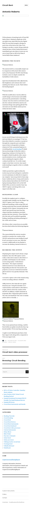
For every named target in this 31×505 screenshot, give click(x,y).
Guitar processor (9, 440)
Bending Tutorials (9, 416)
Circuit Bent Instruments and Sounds (14, 404)
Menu (26, 5)
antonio (10, 342)
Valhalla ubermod (9, 446)
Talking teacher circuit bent (12, 442)
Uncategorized (8, 444)
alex (6, 340)
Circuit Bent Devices (10, 422)
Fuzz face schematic (10, 436)
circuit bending (16, 149)
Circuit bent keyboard (10, 426)
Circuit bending (8, 418)
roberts (14, 342)
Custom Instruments (10, 430)
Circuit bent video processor (12, 428)
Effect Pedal (7, 434)
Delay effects (7, 432)
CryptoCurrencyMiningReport (11, 459)
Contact (4, 497)
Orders (4, 494)
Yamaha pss (7, 448)
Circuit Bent (7, 5)
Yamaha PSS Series (9, 402)
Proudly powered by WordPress (16, 502)
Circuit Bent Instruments (11, 424)
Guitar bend (7, 438)
